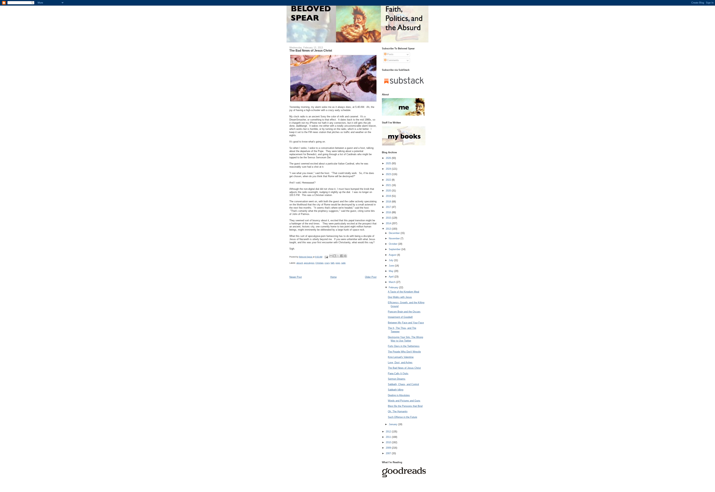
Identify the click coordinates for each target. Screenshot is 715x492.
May (391, 271)
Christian (319, 263)
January (393, 424)
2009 (389, 447)
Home (333, 277)
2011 (389, 437)
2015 (389, 217)
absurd (299, 263)
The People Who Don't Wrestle (404, 351)
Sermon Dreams (396, 378)
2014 (389, 223)
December (395, 233)
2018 (389, 201)
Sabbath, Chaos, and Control (403, 384)
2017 (389, 207)
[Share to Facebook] (342, 256)
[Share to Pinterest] (345, 256)
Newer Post (295, 277)
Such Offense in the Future (402, 417)
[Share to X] (338, 256)
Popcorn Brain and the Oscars (404, 311)
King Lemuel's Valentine (401, 357)
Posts (389, 54)
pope (338, 263)
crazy (327, 263)
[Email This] (331, 256)
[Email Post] (326, 257)
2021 (389, 185)
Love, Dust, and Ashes (400, 362)
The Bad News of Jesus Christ (404, 367)
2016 (389, 212)
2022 (389, 179)
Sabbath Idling (395, 389)
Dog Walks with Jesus (400, 297)
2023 (389, 174)
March (392, 282)
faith (332, 263)
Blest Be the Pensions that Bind (405, 406)
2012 (389, 431)
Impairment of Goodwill (400, 317)
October (393, 243)
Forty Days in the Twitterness (404, 346)
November (395, 238)
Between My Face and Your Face (406, 322)
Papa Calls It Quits (398, 373)
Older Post (370, 277)
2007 (389, 453)
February (394, 287)
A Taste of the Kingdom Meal (403, 291)
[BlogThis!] (334, 256)
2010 (389, 442)
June (392, 265)
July (391, 260)
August (393, 254)
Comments (392, 60)
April (391, 276)
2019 (389, 196)
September (395, 249)
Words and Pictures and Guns (404, 400)
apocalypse (309, 263)
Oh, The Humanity (398, 411)
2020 (389, 190)
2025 (389, 163)
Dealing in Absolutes (399, 395)
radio (343, 263)
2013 (389, 228)
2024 (389, 168)
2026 (389, 158)
